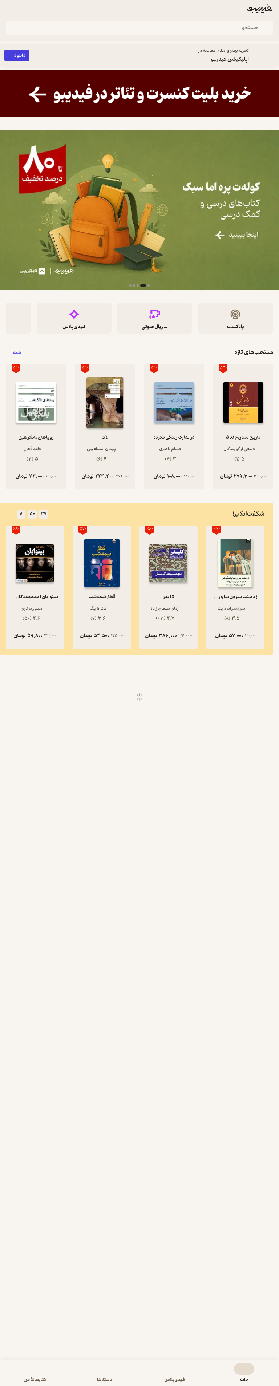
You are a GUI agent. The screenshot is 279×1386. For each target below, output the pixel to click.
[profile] (10, 10)
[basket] (28, 10)
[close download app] (271, 55)
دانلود (19, 55)
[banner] (139, 93)
